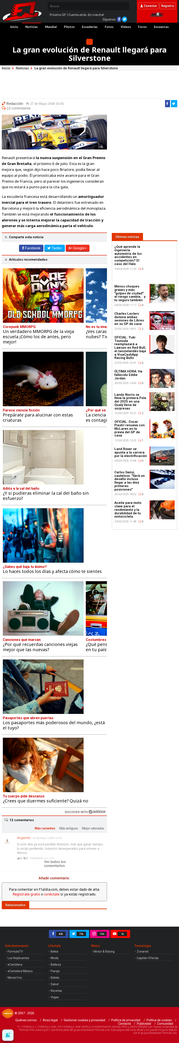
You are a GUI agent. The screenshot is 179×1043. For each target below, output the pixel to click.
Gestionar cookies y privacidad (84, 1020)
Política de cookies (159, 1020)
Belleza (56, 964)
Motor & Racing (104, 951)
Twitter (57, 248)
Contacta (124, 1023)
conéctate (52, 894)
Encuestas (161, 27)
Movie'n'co (15, 977)
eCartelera (15, 964)
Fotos (109, 27)
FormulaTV (15, 951)
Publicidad (144, 1023)
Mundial (51, 27)
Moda (55, 958)
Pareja (55, 971)
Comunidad (165, 1023)
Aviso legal (50, 1020)
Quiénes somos (26, 1020)
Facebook (32, 248)
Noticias (31, 27)
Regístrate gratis (26, 894)
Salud (55, 984)
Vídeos (126, 27)
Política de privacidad (125, 1020)
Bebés (55, 977)
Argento (24, 838)
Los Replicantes (18, 958)
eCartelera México (20, 971)
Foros (142, 27)
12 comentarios (19, 108)
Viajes (55, 997)
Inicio (14, 27)
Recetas (56, 990)
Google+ (79, 248)
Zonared (142, 951)
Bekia (54, 951)
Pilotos (69, 27)
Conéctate (36, 858)
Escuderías (90, 27)
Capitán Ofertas (148, 958)
